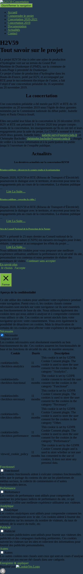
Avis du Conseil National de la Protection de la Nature (25, 229)
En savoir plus (8, 264)
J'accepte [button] (19, 268)
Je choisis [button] (7, 268)
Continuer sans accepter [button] (41, 261)
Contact (12, 33)
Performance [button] (7, 488)
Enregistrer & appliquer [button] (14, 563)
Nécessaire (11, 335)
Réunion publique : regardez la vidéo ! (18, 199)
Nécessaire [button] (6, 331)
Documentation (17, 26)
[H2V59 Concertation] (14, 1)
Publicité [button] (5, 527)
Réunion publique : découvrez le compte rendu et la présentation (30, 170)
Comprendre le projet (21, 15)
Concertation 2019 (19, 22)
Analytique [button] (7, 506)
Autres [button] (4, 548)
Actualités (14, 29)
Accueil (12, 12)
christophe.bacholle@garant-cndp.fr (48, 138)
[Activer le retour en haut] (3, 571)
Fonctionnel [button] (7, 466)
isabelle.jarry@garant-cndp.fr (59, 135)
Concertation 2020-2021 (22, 19)
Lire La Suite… (15, 191)
